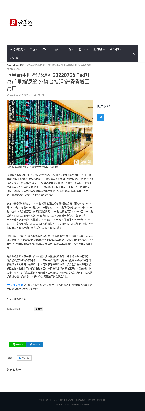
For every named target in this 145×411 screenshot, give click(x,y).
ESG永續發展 (16, 49)
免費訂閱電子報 (45, 400)
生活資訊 (98, 49)
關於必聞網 (58, 400)
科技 (32, 49)
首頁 (9, 65)
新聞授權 (69, 400)
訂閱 (39, 308)
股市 (22, 65)
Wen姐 (25, 358)
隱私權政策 (80, 400)
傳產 (44, 49)
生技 (57, 49)
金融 (69, 49)
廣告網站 (114, 49)
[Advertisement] (89, 22)
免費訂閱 (14, 58)
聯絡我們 (101, 400)
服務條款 (91, 400)
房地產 (82, 49)
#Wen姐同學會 (15, 284)
